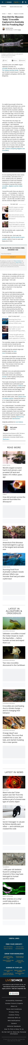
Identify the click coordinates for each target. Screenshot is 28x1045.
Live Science (19, 422)
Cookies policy (14, 1015)
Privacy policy (14, 1012)
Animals (4, 13)
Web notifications (14, 1020)
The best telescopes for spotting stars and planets (8, 974)
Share (6, 60)
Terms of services (17, 260)
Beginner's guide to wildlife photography (19, 971)
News (19, 29)
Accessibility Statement (14, 1000)
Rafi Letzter (10, 28)
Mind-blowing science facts (19, 974)
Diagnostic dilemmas (8, 948)
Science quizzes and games (8, 971)
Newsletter (23, 60)
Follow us (15, 60)
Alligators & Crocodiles (19, 13)
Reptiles (9, 13)
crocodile (4, 68)
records (4, 376)
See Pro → (17, 2)
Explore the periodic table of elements (8, 961)
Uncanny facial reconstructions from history (20, 961)
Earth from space (19, 946)
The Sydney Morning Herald (10, 70)
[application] (14, 161)
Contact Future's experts (14, 1003)
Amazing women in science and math (20, 957)
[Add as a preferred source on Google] (14, 993)
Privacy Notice (19, 262)
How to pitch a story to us (14, 1029)
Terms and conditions (14, 1009)
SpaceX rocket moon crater (16, 6)
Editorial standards (14, 1026)
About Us (14, 1006)
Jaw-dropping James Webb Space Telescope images (8, 957)
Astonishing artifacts (20, 948)
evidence (20, 385)
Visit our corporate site (19, 988)
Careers (14, 1023)
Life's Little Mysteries (8, 946)
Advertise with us (14, 1017)
